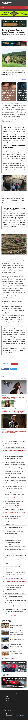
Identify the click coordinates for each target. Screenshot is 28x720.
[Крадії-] (5, 646)
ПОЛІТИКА (7, 696)
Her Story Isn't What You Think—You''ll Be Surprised (7, 411)
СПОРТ (7, 702)
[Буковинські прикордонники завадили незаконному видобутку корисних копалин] (5, 639)
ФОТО (7, 706)
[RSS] (11, 710)
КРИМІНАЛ (7, 698)
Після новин (6, 675)
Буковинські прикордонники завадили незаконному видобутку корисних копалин (18, 639)
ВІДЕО (7, 704)
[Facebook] (3, 710)
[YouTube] (5, 710)
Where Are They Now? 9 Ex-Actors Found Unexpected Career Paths (13, 431)
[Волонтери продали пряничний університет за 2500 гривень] (5, 653)
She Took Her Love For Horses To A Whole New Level (19, 411)
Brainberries (3, 395)
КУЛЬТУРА (7, 700)
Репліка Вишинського (9, 658)
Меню (2, 8)
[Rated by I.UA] (9, 715)
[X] (8, 710)
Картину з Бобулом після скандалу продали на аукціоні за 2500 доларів (17, 625)
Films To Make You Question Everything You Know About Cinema (13, 397)
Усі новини (13, 615)
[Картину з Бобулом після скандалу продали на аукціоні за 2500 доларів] (5, 625)
